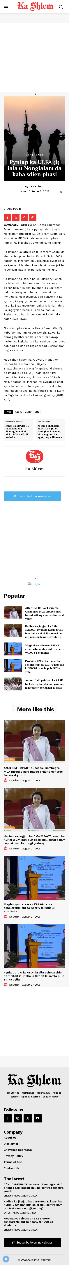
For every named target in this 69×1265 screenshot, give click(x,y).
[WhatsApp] (32, 217)
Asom (18, 412)
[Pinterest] (24, 217)
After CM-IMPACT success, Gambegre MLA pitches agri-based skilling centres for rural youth (44, 613)
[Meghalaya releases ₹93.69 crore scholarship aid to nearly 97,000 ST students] (13, 648)
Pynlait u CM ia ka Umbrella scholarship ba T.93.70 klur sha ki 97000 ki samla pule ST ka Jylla (44, 666)
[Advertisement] (34, 57)
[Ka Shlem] (34, 456)
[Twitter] (16, 217)
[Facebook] (7, 217)
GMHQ (28, 412)
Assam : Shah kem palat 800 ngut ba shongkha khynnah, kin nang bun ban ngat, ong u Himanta (50, 431)
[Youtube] (38, 1118)
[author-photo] (6, 780)
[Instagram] (18, 1118)
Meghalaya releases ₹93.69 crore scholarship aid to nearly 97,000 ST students (44, 649)
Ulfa (37, 412)
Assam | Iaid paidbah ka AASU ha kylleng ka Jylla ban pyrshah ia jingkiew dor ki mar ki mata (44, 683)
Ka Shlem (37, 186)
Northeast (34, 155)
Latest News (11, 1213)
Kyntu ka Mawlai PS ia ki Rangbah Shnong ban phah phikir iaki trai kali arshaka (17, 431)
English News (12, 1195)
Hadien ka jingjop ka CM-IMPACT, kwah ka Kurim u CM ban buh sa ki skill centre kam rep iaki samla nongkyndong (44, 631)
